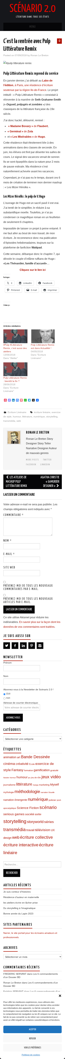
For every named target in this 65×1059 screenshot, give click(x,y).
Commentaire (13, 515)
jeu (29, 778)
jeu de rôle (36, 777)
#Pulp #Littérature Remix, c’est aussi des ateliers (15, 348)
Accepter (32, 1029)
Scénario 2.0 (33, 9)
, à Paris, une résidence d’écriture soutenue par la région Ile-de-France (28, 85)
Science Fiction (28, 808)
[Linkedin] (23, 645)
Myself (54, 784)
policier (52, 800)
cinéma (9, 764)
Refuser (32, 1038)
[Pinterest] (31, 645)
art (18, 757)
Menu (32, 26)
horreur (13, 778)
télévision (42, 830)
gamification (42, 770)
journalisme (9, 784)
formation (28, 770)
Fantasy (17, 770)
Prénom (7, 662)
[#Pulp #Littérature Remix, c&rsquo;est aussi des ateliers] (15, 336)
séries (49, 822)
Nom (7, 540)
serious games (13, 814)
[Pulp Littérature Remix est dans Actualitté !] (43, 336)
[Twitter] (6, 645)
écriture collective (36, 837)
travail (30, 830)
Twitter (47, 460)
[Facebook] (15, 645)
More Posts (32, 460)
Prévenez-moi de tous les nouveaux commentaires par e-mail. (28, 587)
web (18, 421)
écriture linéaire (42, 412)
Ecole (32, 764)
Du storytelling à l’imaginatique (19, 908)
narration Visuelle (47, 792)
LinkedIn (45, 464)
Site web (9, 567)
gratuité (54, 770)
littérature (27, 416)
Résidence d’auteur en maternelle (21, 897)
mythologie (8, 792)
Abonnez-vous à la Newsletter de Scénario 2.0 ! (28, 689)
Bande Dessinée (35, 757)
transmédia (9, 421)
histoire (6, 778)
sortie (38, 814)
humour (17, 416)
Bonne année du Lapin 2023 (18, 913)
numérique (39, 416)
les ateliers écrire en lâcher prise (20, 902)
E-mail (9, 554)
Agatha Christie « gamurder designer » (49, 482)
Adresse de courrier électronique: (20, 702)
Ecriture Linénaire (17, 412)
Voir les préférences (32, 1048)
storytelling (52, 416)
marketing (44, 784)
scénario (48, 807)
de (28, 126)
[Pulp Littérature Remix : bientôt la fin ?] (15, 369)
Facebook (31, 464)
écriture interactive (20, 844)
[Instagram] (40, 645)
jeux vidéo (51, 776)
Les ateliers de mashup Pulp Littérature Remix (16, 482)
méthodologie (27, 791)
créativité (22, 764)
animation (9, 757)
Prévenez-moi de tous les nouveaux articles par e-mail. (28, 600)
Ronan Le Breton (39, 55)
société (29, 814)
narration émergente (15, 799)
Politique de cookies (31, 1055)
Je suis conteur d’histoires (17, 891)
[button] (60, 995)
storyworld (35, 822)
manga (35, 785)
